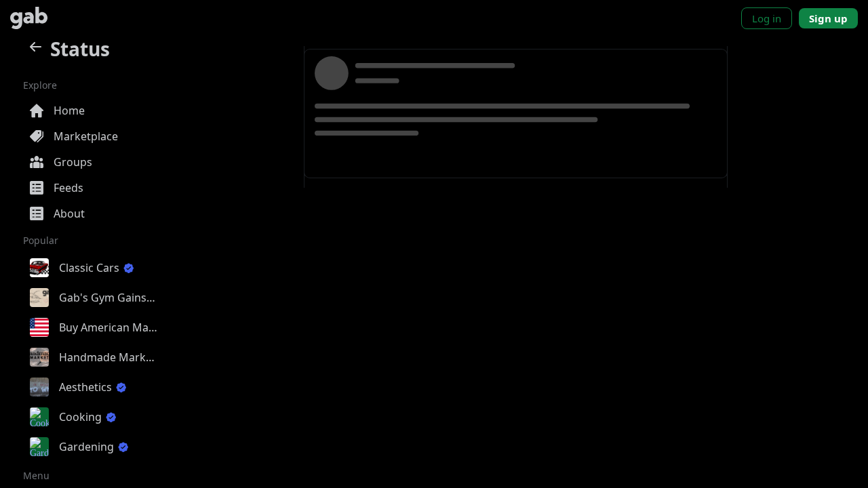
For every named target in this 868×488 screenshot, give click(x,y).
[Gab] (28, 18)
